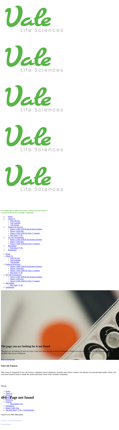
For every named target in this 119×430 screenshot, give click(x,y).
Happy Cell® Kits (12, 408)
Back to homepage (8, 359)
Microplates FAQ (16, 404)
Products (9, 395)
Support (8, 402)
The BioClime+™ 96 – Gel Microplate (20, 410)
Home (8, 391)
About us (9, 393)
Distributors (10, 406)
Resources (9, 400)
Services (9, 398)
